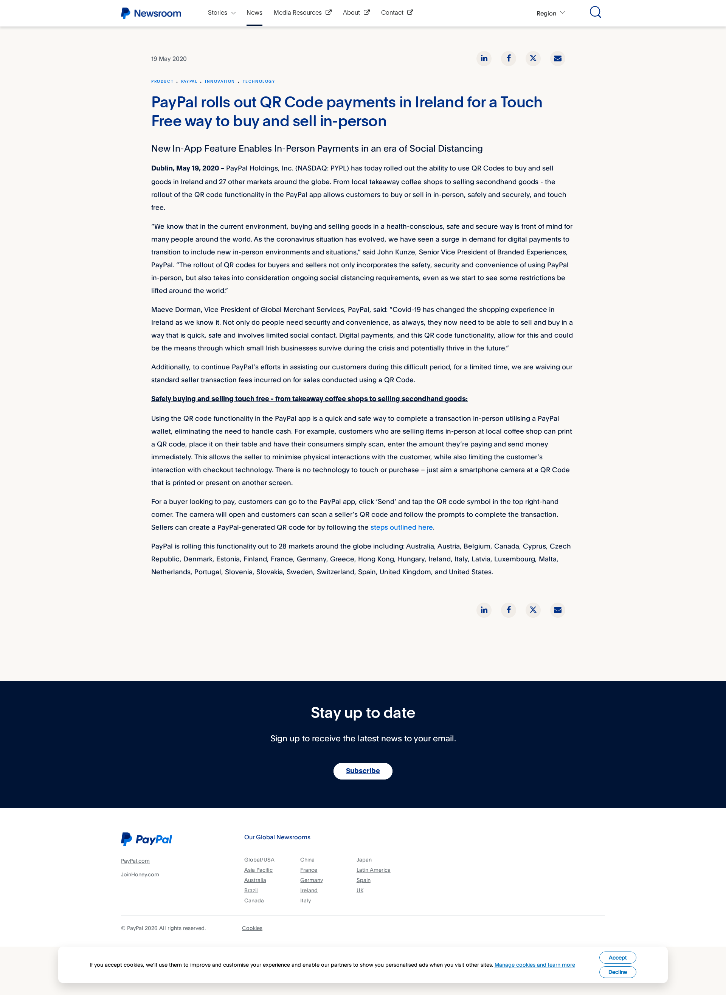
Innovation (220, 82)
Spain (364, 880)
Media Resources (298, 13)
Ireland (309, 890)
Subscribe (363, 771)
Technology (259, 82)
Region (546, 13)
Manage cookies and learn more (535, 964)
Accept (618, 957)
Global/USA (259, 859)
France (308, 869)
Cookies (252, 928)
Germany (311, 880)
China (307, 859)
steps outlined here (402, 527)
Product (162, 82)
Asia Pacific (258, 869)
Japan (364, 859)
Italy (305, 900)
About (351, 13)
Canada (254, 900)
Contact (392, 13)
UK (360, 890)
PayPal (189, 82)
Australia (255, 880)
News (254, 13)
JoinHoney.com (140, 874)
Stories (217, 13)
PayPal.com (135, 860)
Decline (617, 972)
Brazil (251, 890)
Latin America (374, 869)
